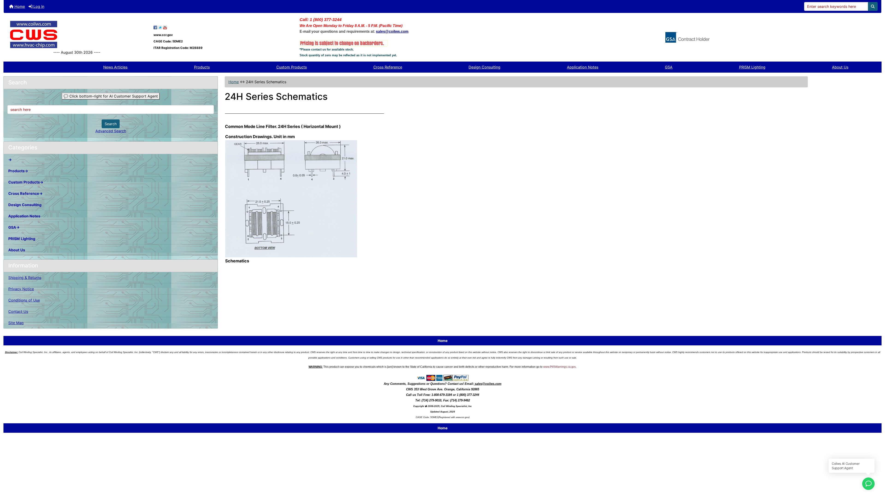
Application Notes (582, 67)
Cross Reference (387, 67)
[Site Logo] (77, 34)
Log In (38, 6)
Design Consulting (484, 67)
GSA (669, 67)
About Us (840, 67)
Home (19, 6)
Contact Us (18, 311)
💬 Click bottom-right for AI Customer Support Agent (111, 96)
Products (202, 67)
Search (111, 124)
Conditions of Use (24, 300)
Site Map (16, 322)
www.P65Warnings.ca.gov (559, 366)
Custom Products (291, 67)
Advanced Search (110, 131)
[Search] (873, 6)
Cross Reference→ (25, 193)
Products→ (18, 171)
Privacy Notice (21, 289)
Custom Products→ (25, 182)
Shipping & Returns (24, 277)
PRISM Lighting (752, 67)
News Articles (115, 67)
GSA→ (14, 227)
